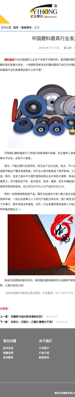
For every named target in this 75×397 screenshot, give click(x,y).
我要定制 (8, 352)
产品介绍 (44, 352)
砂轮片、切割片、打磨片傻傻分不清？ (32, 322)
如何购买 (8, 357)
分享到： (5, 308)
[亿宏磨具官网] (39, 11)
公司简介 (44, 348)
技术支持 (8, 348)
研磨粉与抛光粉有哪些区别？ (27, 316)
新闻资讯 (26, 27)
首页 (15, 27)
